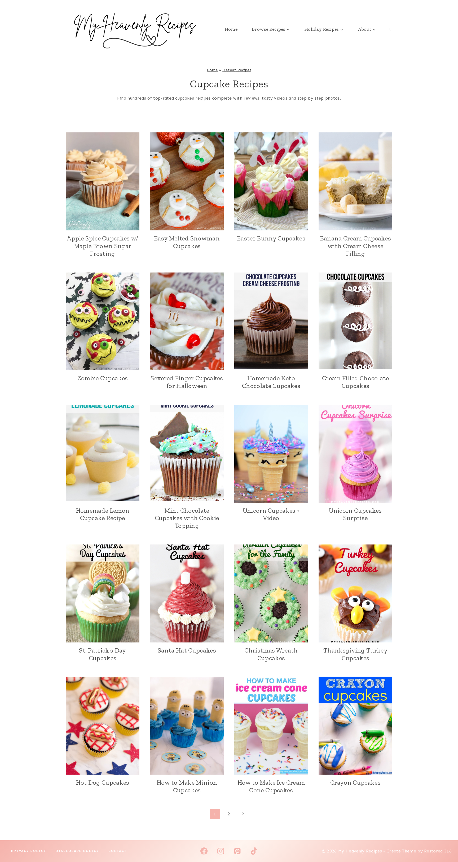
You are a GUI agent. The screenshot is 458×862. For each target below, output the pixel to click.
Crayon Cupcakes (355, 782)
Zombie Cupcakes (102, 378)
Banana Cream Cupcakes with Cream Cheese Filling (355, 245)
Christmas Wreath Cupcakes (271, 654)
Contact (117, 851)
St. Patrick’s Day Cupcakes (102, 654)
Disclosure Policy (77, 851)
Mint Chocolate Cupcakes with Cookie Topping (187, 518)
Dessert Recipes (236, 70)
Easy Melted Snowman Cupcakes (187, 242)
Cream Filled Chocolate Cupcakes (355, 382)
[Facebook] (204, 851)
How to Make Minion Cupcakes (187, 786)
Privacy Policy (28, 851)
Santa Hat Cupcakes (187, 650)
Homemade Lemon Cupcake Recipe (102, 514)
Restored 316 (438, 851)
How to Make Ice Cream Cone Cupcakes (271, 786)
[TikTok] (254, 851)
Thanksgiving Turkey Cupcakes (355, 654)
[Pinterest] (237, 851)
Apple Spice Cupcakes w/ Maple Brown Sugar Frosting (102, 245)
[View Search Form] (389, 29)
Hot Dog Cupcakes (102, 782)
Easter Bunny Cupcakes (271, 238)
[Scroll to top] (445, 841)
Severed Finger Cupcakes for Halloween (187, 382)
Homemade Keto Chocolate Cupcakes (271, 382)
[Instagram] (220, 851)
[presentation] (102, 181)
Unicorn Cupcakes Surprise (355, 514)
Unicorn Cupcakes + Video (271, 514)
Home (230, 29)
